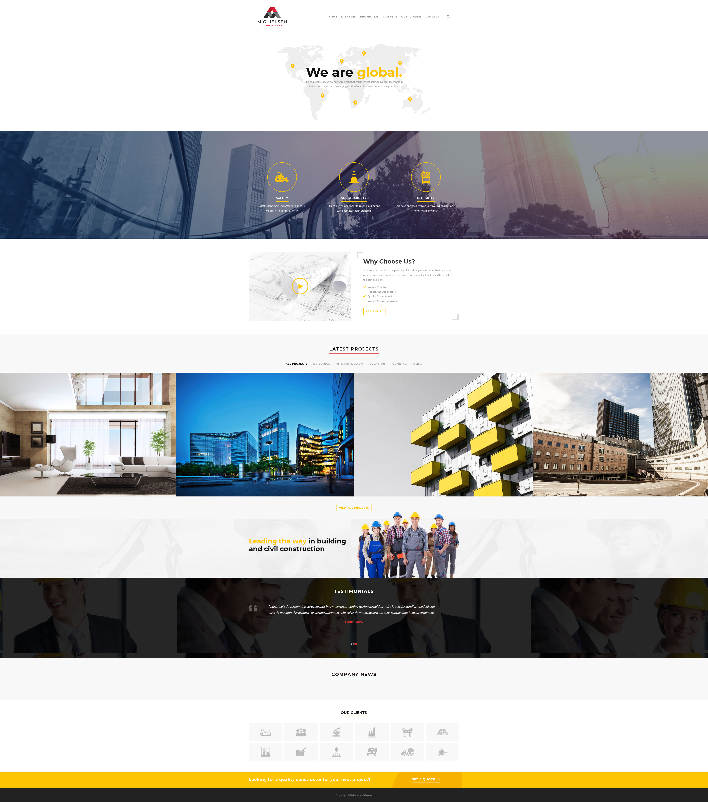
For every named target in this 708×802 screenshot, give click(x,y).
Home (332, 16)
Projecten (369, 16)
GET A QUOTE (423, 779)
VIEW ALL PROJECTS (354, 507)
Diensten (348, 16)
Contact (432, 16)
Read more (374, 311)
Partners (390, 16)
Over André (411, 16)
